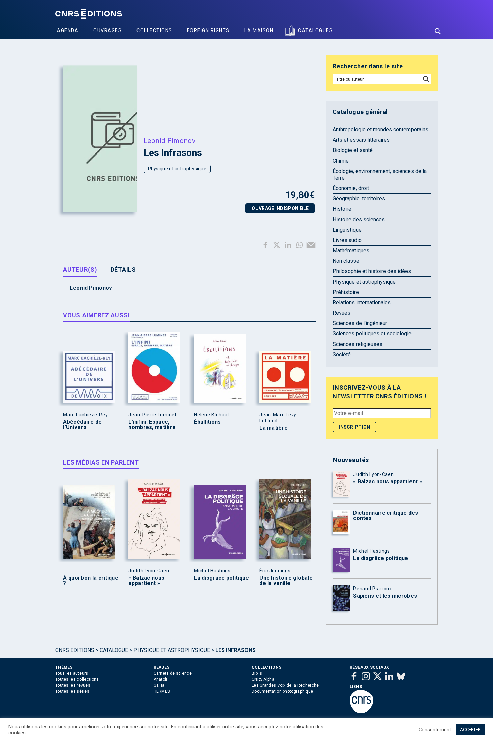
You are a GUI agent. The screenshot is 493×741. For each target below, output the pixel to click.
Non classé (346, 261)
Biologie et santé (353, 150)
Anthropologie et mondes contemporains (380, 129)
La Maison (259, 30)
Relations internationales (362, 302)
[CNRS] (361, 711)
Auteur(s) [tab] (80, 269)
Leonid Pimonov (170, 140)
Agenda (67, 30)
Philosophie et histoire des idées (372, 271)
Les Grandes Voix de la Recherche (285, 685)
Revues (341, 313)
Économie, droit (351, 188)
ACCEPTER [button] (470, 729)
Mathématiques (351, 250)
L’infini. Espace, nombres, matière (152, 424)
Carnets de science (173, 673)
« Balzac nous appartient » (146, 580)
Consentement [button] (435, 730)
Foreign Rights (208, 30)
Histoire (342, 209)
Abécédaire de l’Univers (82, 424)
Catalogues (315, 30)
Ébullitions (207, 422)
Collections (154, 30)
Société (342, 354)
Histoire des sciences (359, 219)
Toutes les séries (72, 691)
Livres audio (347, 240)
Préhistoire (346, 292)
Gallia (159, 685)
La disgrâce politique (221, 578)
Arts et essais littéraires (361, 140)
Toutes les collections (77, 679)
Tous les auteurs (71, 673)
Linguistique (347, 230)
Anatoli (160, 679)
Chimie (341, 161)
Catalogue (114, 650)
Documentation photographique (282, 691)
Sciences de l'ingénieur (360, 323)
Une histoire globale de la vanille (286, 580)
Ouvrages (107, 30)
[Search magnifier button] (438, 31)
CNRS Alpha (263, 679)
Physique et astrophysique (177, 168)
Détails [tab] (123, 269)
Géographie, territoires (359, 198)
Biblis (257, 673)
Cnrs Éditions (74, 650)
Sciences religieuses (357, 344)
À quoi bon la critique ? (90, 580)
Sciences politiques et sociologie (372, 333)
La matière (273, 428)
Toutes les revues (72, 685)
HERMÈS (162, 691)
